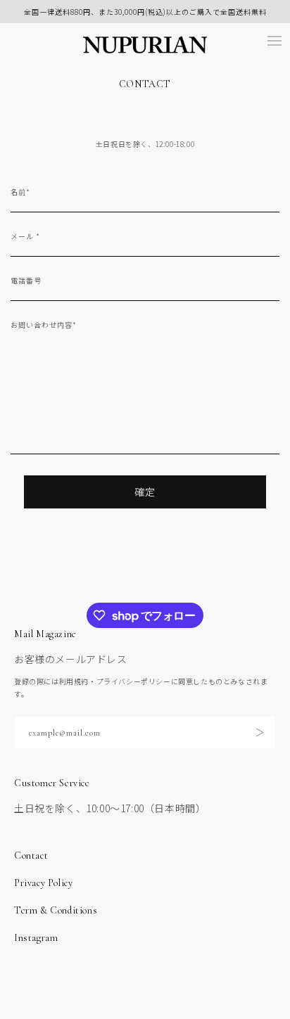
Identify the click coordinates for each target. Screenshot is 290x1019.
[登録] (259, 732)
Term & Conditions (55, 910)
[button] (274, 40)
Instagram (36, 938)
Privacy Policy (43, 883)
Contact (31, 855)
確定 (145, 492)
